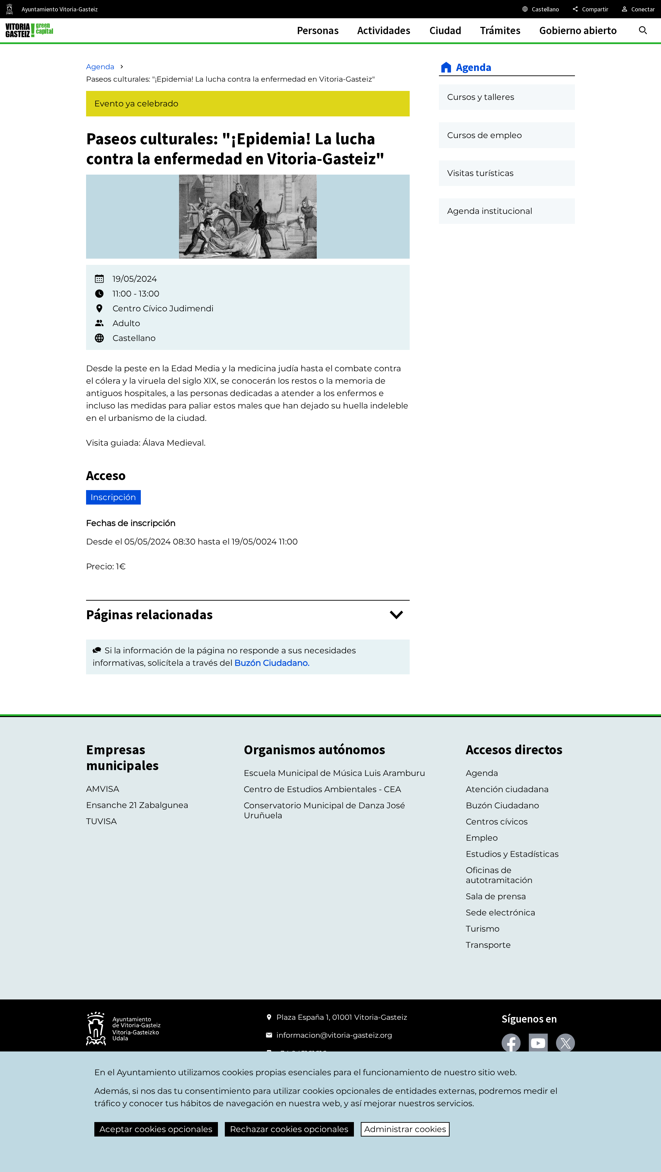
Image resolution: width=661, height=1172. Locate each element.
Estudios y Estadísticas (512, 854)
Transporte (488, 945)
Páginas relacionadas (149, 615)
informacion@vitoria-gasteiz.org (334, 1035)
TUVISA (101, 821)
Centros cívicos (497, 822)
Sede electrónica (500, 912)
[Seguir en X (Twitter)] (565, 1043)
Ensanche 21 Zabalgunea (137, 805)
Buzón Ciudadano (502, 805)
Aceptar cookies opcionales (155, 1129)
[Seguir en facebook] (511, 1043)
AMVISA (102, 789)
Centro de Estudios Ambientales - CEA (322, 789)
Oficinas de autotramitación (499, 875)
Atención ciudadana (507, 789)
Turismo (483, 929)
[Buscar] (643, 30)
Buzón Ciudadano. (271, 663)
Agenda (100, 66)
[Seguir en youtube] (538, 1043)
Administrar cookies (405, 1129)
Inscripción (113, 497)
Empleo (482, 838)
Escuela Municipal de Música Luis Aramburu (334, 773)
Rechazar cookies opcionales (289, 1129)
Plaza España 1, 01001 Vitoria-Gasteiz (341, 1017)
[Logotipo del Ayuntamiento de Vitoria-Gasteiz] (123, 1029)
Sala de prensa (496, 896)
